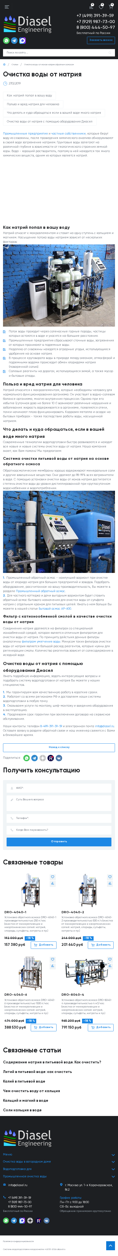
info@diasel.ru (104, 726)
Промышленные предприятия (25, 133)
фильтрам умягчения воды (41, 641)
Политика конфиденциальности (18, 1241)
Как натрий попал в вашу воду (29, 95)
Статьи (15, 65)
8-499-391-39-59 (51, 726)
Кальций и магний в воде (25, 1101)
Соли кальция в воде (22, 1110)
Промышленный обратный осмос (40, 591)
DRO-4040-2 (72, 912)
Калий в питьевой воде (24, 1081)
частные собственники (68, 133)
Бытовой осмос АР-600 (55, 608)
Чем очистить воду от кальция (31, 1091)
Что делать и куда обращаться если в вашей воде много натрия (54, 113)
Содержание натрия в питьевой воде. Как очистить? (52, 1062)
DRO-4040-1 (15, 912)
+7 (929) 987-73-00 (96, 22)
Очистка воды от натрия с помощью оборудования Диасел (49, 121)
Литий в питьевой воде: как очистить (37, 1072)
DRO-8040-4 (72, 995)
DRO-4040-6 (15, 995)
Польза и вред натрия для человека (33, 104)
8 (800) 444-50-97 (96, 27)
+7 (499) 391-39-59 (95, 16)
